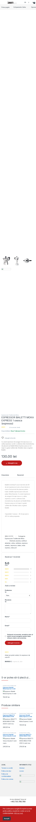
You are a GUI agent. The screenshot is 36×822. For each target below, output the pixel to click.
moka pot (14, 548)
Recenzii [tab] (20, 475)
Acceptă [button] (6, 818)
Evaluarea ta (8, 591)
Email (7, 625)
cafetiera (18, 543)
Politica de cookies (7, 779)
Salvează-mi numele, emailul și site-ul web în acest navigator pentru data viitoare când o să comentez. (20, 636)
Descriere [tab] (5, 475)
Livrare (21, 771)
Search (25, 2)
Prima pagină (5, 7)
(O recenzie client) (14, 427)
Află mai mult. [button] (18, 813)
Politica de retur (6, 771)
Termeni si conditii (7, 768)
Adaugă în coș (12, 463)
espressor (14, 545)
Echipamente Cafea (20, 7)
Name (7, 616)
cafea (13, 543)
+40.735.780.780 (18, 801)
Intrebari (22, 768)
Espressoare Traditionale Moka (10, 415)
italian (19, 545)
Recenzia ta (8, 600)
